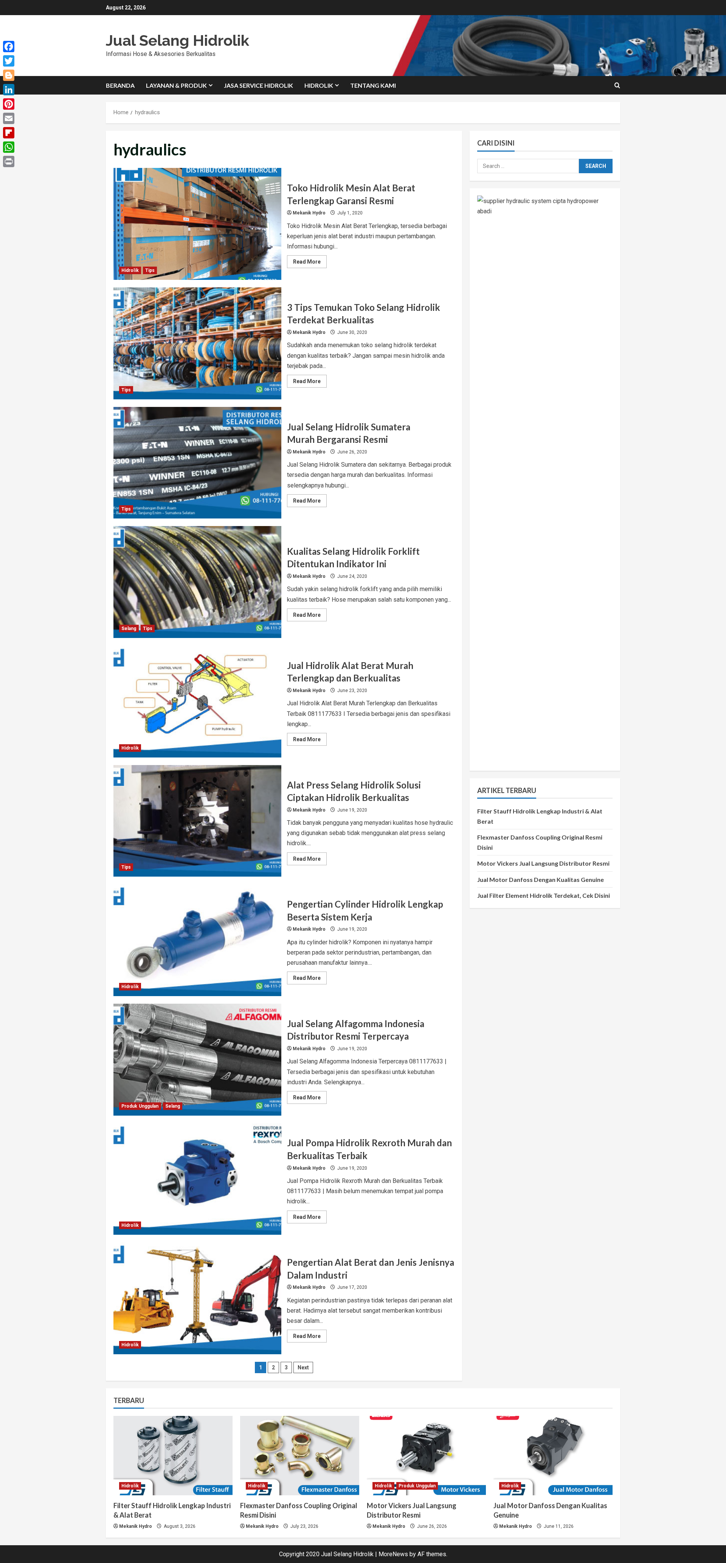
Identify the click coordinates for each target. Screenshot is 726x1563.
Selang (129, 628)
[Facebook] (9, 46)
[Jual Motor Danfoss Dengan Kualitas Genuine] (553, 1455)
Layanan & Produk (176, 85)
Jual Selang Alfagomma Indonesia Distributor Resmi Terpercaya (197, 1060)
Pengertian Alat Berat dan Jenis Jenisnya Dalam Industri (197, 1298)
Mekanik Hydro (309, 213)
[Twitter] (9, 61)
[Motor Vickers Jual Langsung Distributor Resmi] (426, 1455)
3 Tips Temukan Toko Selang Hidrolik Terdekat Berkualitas (197, 343)
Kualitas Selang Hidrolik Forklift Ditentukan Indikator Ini (197, 582)
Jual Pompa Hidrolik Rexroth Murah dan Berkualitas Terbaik (197, 1179)
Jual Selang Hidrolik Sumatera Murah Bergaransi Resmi (197, 463)
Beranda (120, 85)
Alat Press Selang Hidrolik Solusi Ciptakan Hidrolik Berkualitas (197, 821)
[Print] (9, 161)
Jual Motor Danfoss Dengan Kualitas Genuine (540, 879)
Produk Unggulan (140, 1106)
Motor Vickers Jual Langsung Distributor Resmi (543, 863)
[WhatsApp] (9, 147)
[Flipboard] (9, 133)
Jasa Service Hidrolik (258, 85)
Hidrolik (318, 85)
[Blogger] (9, 75)
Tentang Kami (373, 85)
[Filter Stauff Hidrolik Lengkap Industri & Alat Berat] (173, 1455)
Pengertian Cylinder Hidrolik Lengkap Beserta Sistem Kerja (197, 940)
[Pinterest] (9, 104)
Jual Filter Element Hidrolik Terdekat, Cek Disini (543, 895)
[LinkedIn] (9, 89)
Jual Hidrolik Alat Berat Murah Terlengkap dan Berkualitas (197, 701)
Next (303, 1367)
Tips (150, 270)
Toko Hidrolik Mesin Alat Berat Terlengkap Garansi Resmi (197, 224)
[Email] (9, 118)
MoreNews (393, 1554)
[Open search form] (617, 85)
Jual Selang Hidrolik (177, 40)
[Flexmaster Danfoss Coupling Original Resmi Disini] (299, 1455)
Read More (310, 263)
